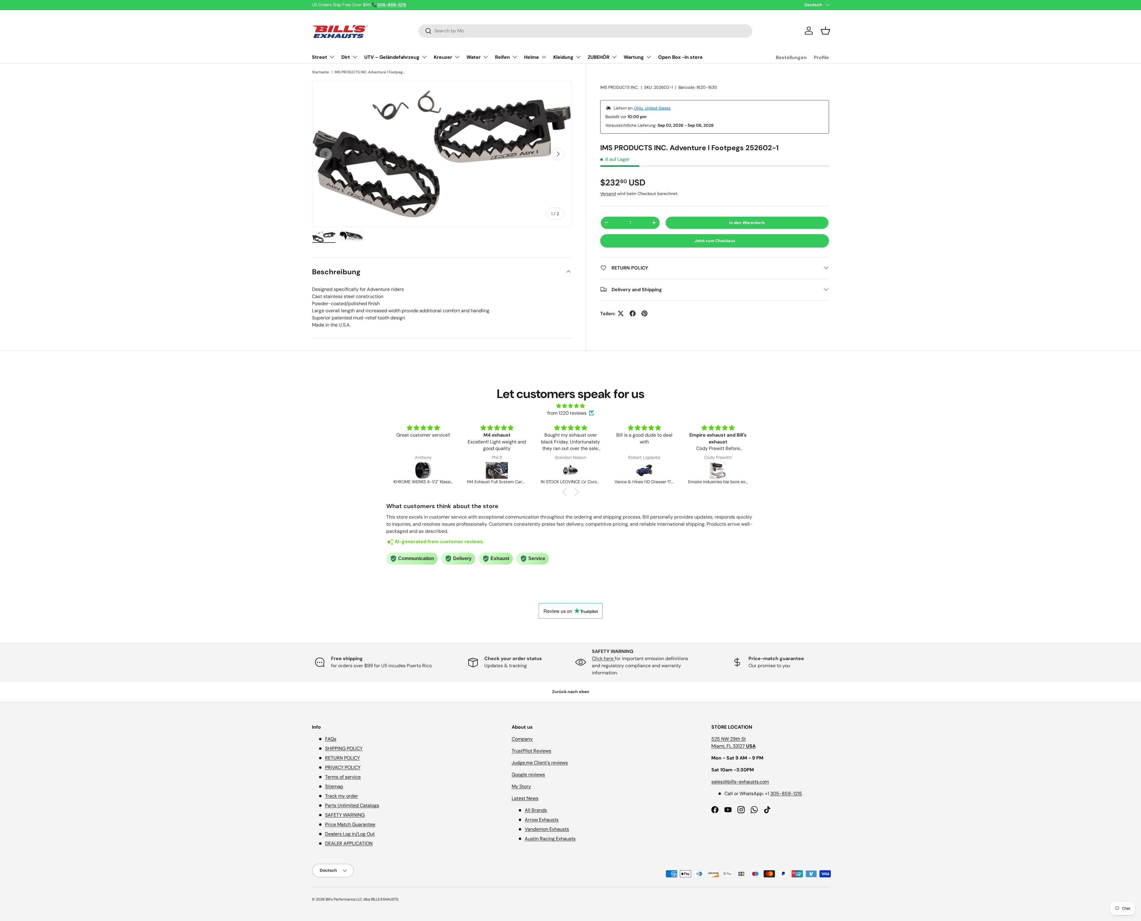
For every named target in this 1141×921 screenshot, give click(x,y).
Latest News (525, 798)
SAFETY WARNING (345, 815)
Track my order (341, 796)
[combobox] (585, 30)
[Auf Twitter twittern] (621, 313)
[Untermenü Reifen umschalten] (514, 57)
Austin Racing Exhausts (550, 839)
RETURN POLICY (342, 758)
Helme (531, 57)
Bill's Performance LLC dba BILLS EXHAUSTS (362, 899)
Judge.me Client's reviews (540, 763)
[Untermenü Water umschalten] (485, 57)
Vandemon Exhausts (547, 829)
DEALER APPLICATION (349, 843)
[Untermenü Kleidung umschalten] (578, 57)
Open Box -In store (680, 57)
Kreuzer (443, 57)
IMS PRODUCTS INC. (619, 87)
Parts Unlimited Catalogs (352, 805)
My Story (521, 786)
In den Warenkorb (747, 222)
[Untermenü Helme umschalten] (543, 57)
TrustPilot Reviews (531, 751)
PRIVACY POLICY (342, 767)
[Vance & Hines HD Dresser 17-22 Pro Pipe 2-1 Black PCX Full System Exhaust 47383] (570, 470)
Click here (603, 658)
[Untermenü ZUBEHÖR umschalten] (614, 57)
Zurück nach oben (570, 691)
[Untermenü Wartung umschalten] (648, 57)
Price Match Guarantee (350, 824)
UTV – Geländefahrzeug (392, 57)
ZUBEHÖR (598, 57)
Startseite (320, 72)
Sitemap (334, 786)
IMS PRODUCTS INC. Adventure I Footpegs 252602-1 (370, 72)
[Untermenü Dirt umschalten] (354, 57)
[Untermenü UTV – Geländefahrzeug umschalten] (424, 57)
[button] (825, 30)
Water (474, 57)
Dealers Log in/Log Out (350, 834)
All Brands (536, 810)
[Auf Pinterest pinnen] (644, 313)
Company (522, 739)
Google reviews (528, 774)
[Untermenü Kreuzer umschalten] (457, 57)
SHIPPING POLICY (344, 748)
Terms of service (343, 777)
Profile (821, 57)
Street (319, 57)
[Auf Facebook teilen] (633, 313)
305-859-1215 (786, 793)
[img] (570, 406)
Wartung (634, 57)
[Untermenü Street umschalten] (331, 57)
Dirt (345, 57)
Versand (608, 193)
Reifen (502, 57)
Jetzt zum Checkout (714, 240)
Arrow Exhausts (542, 820)
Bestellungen (791, 57)
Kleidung (563, 57)
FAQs (330, 739)
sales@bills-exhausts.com (740, 782)
